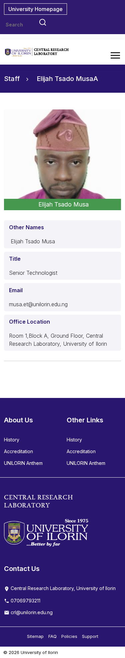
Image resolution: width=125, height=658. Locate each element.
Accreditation (18, 451)
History (11, 439)
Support (90, 636)
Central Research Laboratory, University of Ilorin (62, 588)
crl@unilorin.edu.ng (31, 612)
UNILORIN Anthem (23, 463)
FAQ (52, 636)
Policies (69, 636)
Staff (12, 79)
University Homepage (35, 9)
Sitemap (35, 636)
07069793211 (24, 600)
